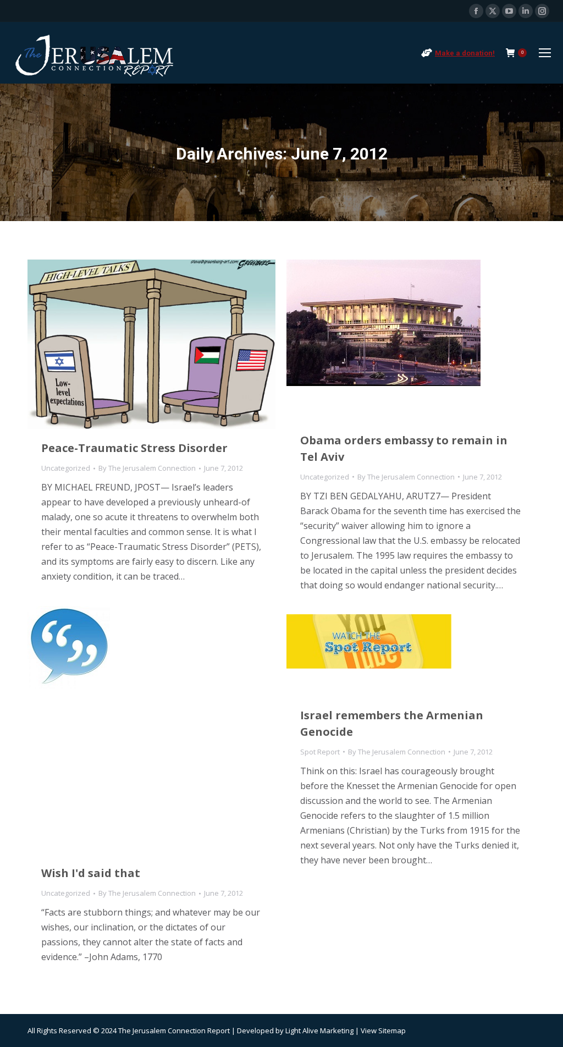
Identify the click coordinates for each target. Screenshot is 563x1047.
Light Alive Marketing (319, 1030)
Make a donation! (465, 53)
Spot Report (320, 752)
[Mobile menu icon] (545, 53)
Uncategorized (65, 468)
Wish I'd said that (90, 873)
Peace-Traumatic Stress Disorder (134, 447)
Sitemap (392, 1030)
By (147, 468)
